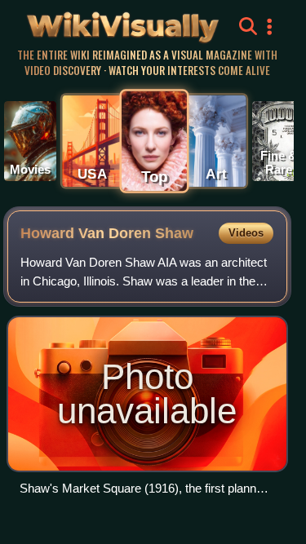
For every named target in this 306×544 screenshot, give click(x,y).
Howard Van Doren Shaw (106, 233)
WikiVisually (96, 23)
